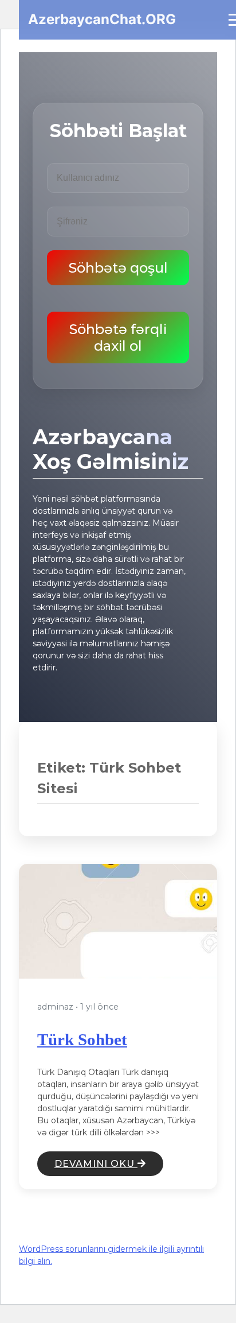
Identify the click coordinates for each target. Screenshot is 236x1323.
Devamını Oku (95, 1163)
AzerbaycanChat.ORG (102, 19)
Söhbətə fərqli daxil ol (118, 337)
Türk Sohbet (82, 1039)
